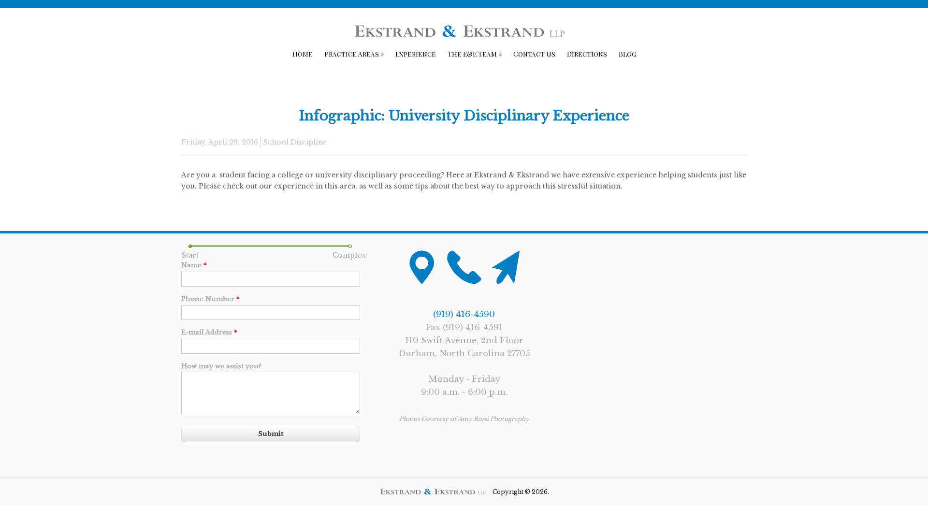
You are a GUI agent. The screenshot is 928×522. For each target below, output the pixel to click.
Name (194, 265)
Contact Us (534, 53)
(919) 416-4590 (464, 314)
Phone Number (210, 299)
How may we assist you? (221, 366)
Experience (415, 53)
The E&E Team (475, 53)
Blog (627, 53)
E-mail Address (209, 332)
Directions (587, 53)
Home (302, 53)
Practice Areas (354, 53)
